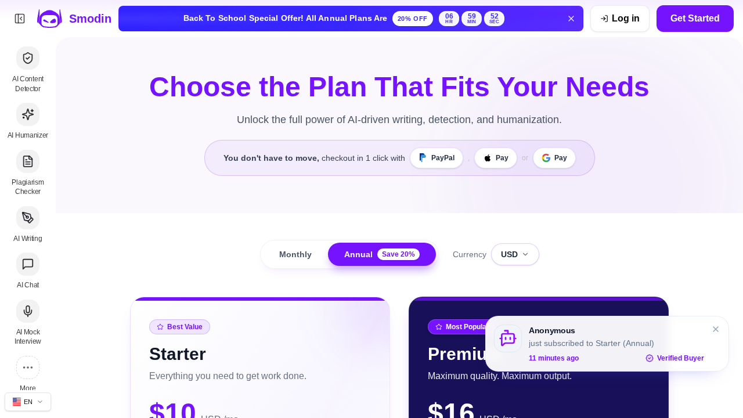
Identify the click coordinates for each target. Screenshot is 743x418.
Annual (379, 254)
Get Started (695, 18)
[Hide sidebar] (19, 18)
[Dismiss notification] (716, 329)
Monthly (295, 254)
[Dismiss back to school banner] (571, 18)
